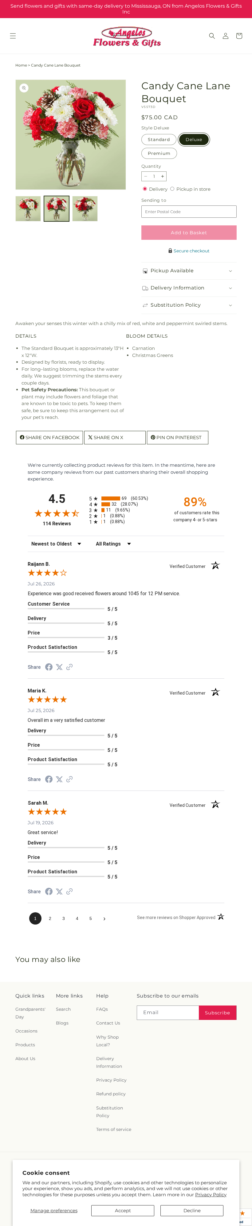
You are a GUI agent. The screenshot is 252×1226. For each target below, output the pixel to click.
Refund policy (111, 1094)
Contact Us (108, 1023)
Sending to (163, 200)
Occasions (26, 1031)
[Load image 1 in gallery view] (28, 208)
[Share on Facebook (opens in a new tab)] (49, 668)
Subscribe (217, 1013)
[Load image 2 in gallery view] (56, 208)
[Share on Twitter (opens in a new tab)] (59, 667)
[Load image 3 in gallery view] (85, 208)
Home (21, 65)
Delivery (159, 189)
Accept (123, 1210)
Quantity (151, 166)
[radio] (126, 498)
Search (63, 1009)
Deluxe (194, 139)
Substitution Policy (109, 1111)
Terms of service (113, 1129)
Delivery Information (109, 1062)
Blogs (62, 1023)
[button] (13, 36)
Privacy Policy (210, 1194)
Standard (159, 139)
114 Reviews (64, 524)
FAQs (102, 1009)
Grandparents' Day (30, 1013)
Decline (192, 1210)
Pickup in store (193, 189)
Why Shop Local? (107, 1041)
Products (25, 1045)
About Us (25, 1058)
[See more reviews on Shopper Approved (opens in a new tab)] (69, 667)
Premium (159, 153)
